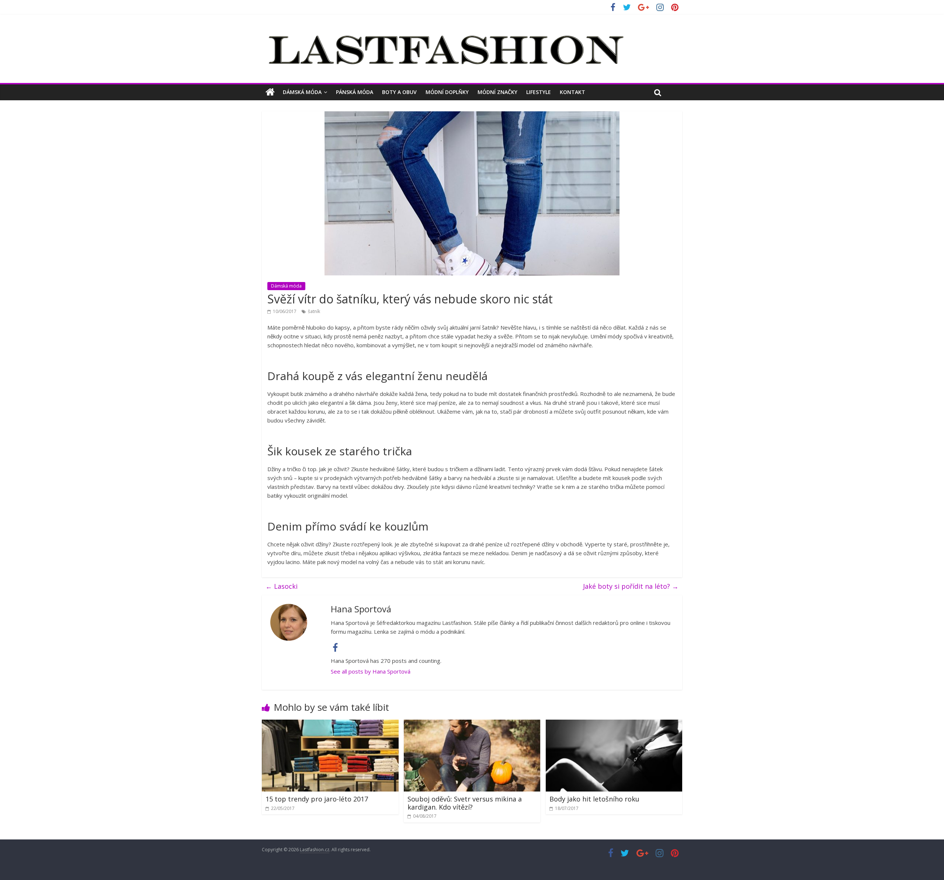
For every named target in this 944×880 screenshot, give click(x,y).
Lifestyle (538, 91)
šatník (314, 311)
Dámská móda (302, 91)
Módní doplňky (447, 91)
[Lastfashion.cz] (270, 92)
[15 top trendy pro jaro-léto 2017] (330, 724)
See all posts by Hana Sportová (370, 671)
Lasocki (282, 586)
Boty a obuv (399, 91)
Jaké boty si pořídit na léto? (630, 586)
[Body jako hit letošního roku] (614, 724)
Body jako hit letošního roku (594, 798)
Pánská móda (354, 91)
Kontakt (572, 91)
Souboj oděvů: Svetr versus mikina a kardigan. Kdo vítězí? (464, 802)
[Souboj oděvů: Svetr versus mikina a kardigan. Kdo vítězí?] (472, 724)
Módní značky (497, 91)
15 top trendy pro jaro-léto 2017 (317, 798)
